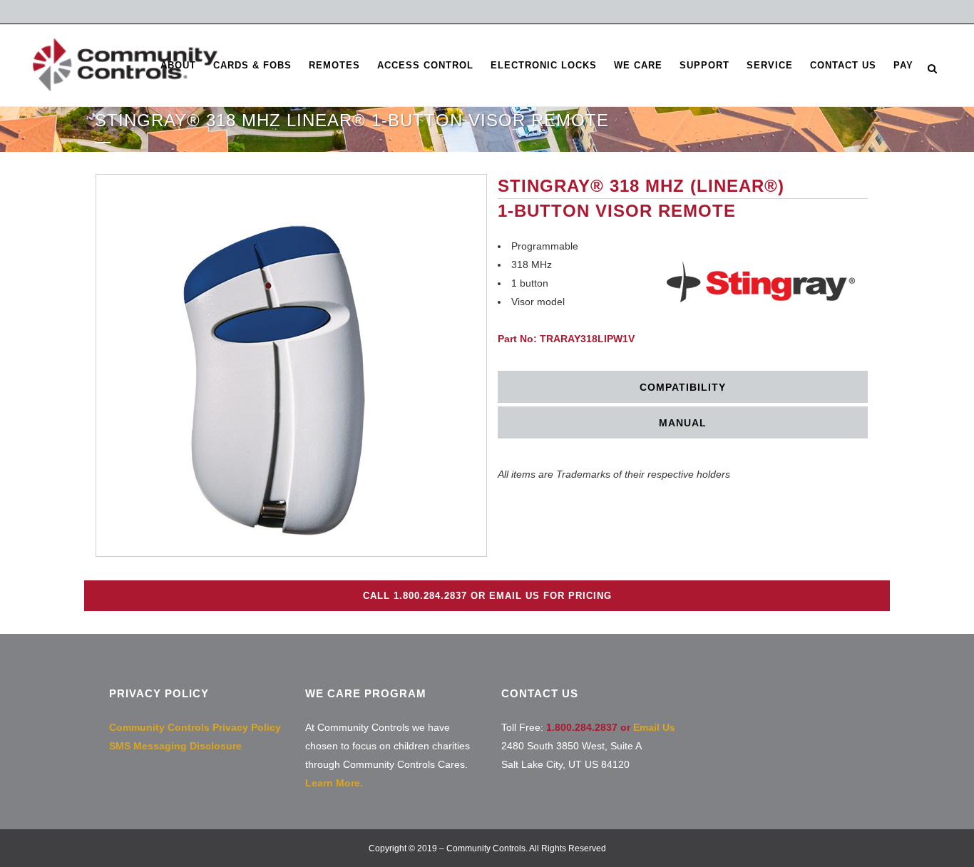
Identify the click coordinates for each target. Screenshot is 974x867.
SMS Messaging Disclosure (175, 745)
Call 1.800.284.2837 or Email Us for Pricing (487, 595)
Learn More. (334, 783)
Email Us (654, 727)
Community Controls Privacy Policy (195, 727)
